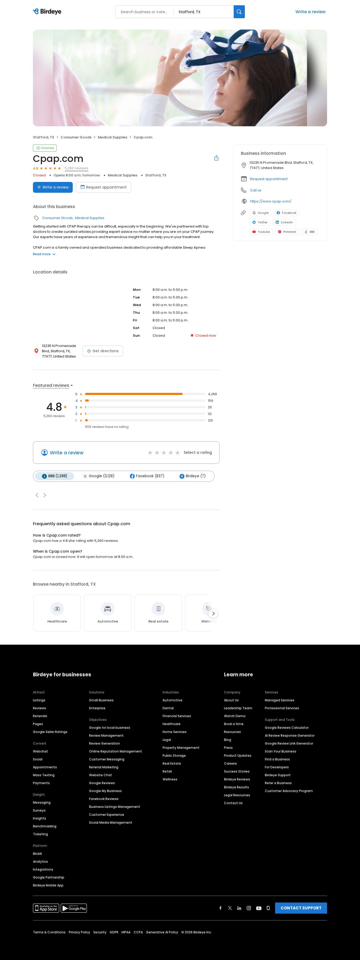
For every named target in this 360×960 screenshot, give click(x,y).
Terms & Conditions (49, 932)
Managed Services (279, 700)
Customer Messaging (106, 759)
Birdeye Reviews (237, 779)
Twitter (262, 222)
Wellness (170, 779)
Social (37, 759)
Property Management (181, 747)
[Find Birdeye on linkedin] (239, 908)
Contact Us (233, 803)
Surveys (39, 810)
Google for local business (109, 727)
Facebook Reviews (104, 799)
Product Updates (237, 755)
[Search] (239, 11)
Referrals (40, 716)
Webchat (40, 751)
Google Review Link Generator (289, 743)
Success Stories (237, 771)
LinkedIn (287, 222)
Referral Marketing (103, 767)
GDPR (114, 932)
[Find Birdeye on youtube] (258, 908)
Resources (232, 732)
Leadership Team (238, 708)
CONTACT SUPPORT (301, 908)
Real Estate (172, 763)
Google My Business (105, 791)
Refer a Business (278, 783)
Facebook (289, 213)
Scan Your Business (280, 751)
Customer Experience (106, 814)
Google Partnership (48, 877)
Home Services (175, 732)
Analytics (40, 861)
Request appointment (106, 187)
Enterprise (97, 708)
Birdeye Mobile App (48, 885)
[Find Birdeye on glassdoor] (268, 908)
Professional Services (282, 708)
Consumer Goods (76, 137)
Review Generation (104, 743)
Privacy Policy (79, 932)
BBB (312, 232)
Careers (230, 763)
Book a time (234, 724)
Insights (39, 818)
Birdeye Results (236, 787)
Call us (255, 190)
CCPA (138, 932)
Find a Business (277, 759)
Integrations (43, 869)
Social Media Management (110, 822)
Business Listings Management (114, 806)
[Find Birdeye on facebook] (220, 908)
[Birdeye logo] (48, 12)
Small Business (101, 700)
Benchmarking (44, 826)
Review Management (106, 735)
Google (263, 213)
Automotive (172, 700)
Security (99, 932)
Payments (41, 783)
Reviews (39, 708)
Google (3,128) (101, 476)
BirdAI (37, 853)
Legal (167, 739)
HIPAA (125, 932)
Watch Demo (235, 716)
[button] (37, 495)
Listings (39, 700)
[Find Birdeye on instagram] (249, 908)
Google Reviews (102, 783)
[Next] (213, 613)
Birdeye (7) (196, 476)
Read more (42, 254)
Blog (227, 739)
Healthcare (172, 724)
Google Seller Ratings (50, 732)
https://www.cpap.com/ (270, 201)
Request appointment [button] (269, 178)
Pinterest (289, 232)
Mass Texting (44, 775)
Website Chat (100, 775)
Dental (168, 708)
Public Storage (174, 755)
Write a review (310, 12)
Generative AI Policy (162, 932)
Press (228, 747)
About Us (231, 700)
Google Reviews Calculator (287, 727)
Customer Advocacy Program (289, 791)
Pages (38, 724)
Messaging (42, 802)
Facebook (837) (150, 476)
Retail (167, 771)
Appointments (45, 767)
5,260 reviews (76, 168)
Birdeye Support (278, 775)
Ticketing (40, 834)
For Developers (277, 767)
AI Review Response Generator (289, 735)
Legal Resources (237, 795)
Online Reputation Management (115, 751)
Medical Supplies (112, 137)
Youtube (264, 232)
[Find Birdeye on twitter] (230, 908)
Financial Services (177, 716)
